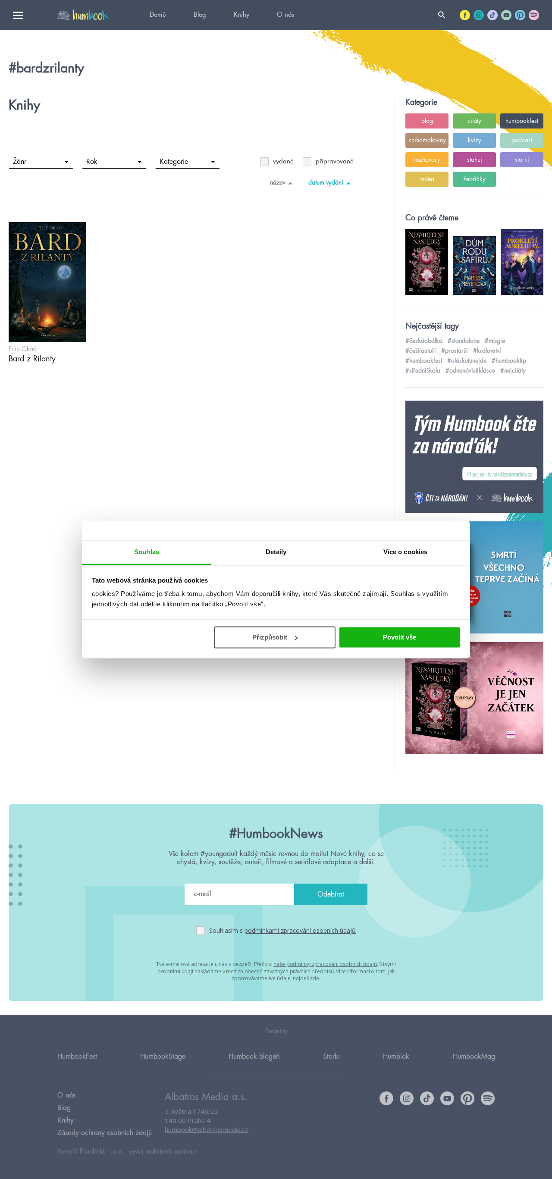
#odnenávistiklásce (470, 370)
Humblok (396, 1056)
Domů (158, 15)
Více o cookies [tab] (405, 551)
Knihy (241, 15)
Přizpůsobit (269, 637)
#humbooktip (509, 360)
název (277, 182)
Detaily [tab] (276, 551)
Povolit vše (399, 637)
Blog (200, 15)
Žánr (19, 161)
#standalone (464, 341)
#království (487, 351)
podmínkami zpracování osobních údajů (300, 930)
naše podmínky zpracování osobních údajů (324, 964)
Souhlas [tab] (146, 551)
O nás (286, 15)
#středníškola (422, 370)
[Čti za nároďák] (474, 457)
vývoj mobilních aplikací (163, 1151)
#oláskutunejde (466, 360)
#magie (495, 341)
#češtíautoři (420, 351)
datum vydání (325, 182)
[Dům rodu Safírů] (474, 577)
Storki (331, 1056)
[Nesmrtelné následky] (474, 698)
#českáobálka (423, 341)
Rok (91, 161)
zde (314, 978)
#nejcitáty (513, 370)
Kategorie (174, 161)
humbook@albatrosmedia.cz (206, 1129)
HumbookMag (474, 1056)
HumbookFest (77, 1056)
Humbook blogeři (254, 1056)
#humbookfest (423, 360)
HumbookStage (162, 1056)
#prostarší (454, 351)
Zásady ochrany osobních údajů (104, 1132)
